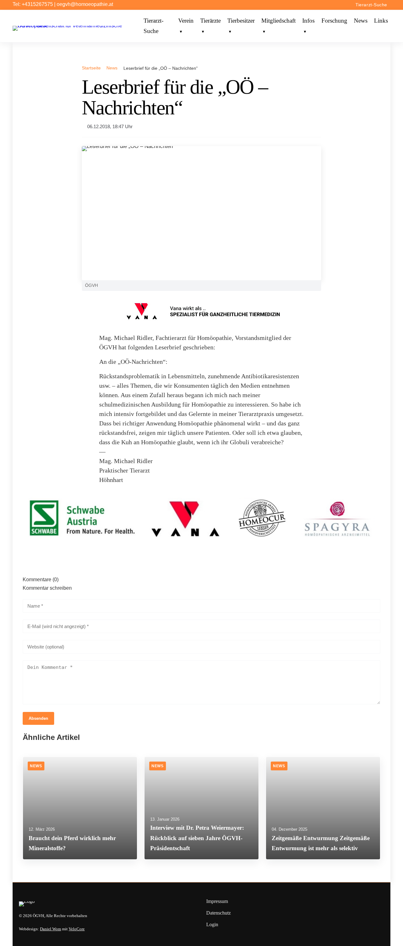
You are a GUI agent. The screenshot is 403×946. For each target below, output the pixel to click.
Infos (308, 21)
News (360, 21)
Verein (186, 21)
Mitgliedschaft (278, 21)
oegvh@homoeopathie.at (85, 4)
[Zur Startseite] (77, 25)
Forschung (334, 21)
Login (212, 924)
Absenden (38, 718)
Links (381, 21)
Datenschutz (218, 913)
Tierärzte (210, 21)
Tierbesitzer (241, 21)
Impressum (217, 901)
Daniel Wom (50, 929)
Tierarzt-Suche (371, 5)
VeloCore (77, 929)
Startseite (91, 67)
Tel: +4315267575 (33, 4)
